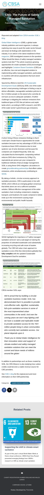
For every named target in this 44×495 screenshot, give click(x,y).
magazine (5, 56)
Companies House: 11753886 (22, 485)
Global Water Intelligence (11, 42)
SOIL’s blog (9, 374)
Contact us (22, 473)
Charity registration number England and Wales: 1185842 (22, 478)
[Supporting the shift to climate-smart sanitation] (22, 430)
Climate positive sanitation (20, 383)
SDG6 (4, 174)
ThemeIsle (29, 490)
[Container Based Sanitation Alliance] (12, 4)
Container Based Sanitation (23, 67)
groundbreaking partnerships (18, 168)
